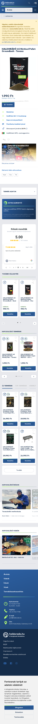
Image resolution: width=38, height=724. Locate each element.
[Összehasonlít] (4, 139)
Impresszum (7, 651)
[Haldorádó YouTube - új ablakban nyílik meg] (6, 663)
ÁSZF (5, 644)
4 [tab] (22, 376)
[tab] (7, 387)
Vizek (6, 587)
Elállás (5, 657)
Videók (6, 579)
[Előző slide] (4, 376)
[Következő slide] (35, 323)
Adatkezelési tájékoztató (12, 648)
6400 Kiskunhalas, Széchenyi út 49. (20, 623)
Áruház (7, 574)
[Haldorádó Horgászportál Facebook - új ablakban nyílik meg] (12, 663)
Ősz (10, 174)
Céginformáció (8, 641)
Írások (6, 583)
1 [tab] (18, 323)
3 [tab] (20, 376)
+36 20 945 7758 (14, 612)
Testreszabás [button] (19, 717)
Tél (16, 174)
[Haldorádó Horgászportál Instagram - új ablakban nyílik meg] (17, 663)
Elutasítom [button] (19, 712)
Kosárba (9, 104)
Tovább (19, 470)
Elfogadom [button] (19, 707)
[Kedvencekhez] (9, 139)
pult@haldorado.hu (9, 42)
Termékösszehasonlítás (13, 592)
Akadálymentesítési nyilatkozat (14, 654)
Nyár (4, 174)
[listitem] (16, 503)
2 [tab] (20, 323)
